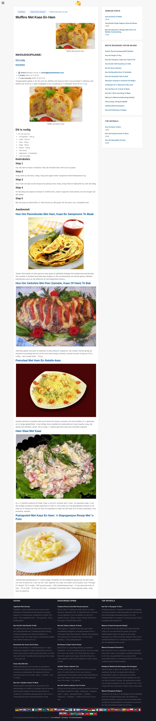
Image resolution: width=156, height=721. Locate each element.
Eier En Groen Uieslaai (113, 68)
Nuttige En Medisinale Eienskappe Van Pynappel (119, 666)
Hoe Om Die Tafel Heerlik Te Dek (25, 625)
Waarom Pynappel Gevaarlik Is (113, 647)
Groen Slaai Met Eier (20, 664)
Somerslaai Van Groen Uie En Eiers (25, 644)
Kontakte (65, 717)
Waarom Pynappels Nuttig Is (112, 691)
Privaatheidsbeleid (75, 717)
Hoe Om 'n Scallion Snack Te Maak (25, 682)
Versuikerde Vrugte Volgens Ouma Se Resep (121, 23)
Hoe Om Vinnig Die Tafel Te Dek (116, 76)
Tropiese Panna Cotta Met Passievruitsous (73, 606)
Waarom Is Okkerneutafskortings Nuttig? (120, 97)
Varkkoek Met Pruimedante (114, 106)
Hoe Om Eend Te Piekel (113, 16)
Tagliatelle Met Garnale (21, 606)
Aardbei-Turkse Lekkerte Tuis (68, 666)
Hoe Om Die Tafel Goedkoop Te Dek (118, 64)
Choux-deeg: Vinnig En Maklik (116, 101)
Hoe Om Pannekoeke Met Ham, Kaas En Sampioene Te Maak (55, 214)
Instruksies (20, 65)
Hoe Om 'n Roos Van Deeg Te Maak (117, 93)
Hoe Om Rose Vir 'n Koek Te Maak (117, 89)
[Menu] (3, 3)
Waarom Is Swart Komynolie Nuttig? (115, 625)
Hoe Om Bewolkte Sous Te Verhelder (118, 72)
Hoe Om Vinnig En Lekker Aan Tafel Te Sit (120, 60)
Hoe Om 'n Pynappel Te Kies (112, 606)
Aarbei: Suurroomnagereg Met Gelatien (119, 51)
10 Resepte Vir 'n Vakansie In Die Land (119, 85)
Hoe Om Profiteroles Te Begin (115, 110)
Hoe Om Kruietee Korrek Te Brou (117, 133)
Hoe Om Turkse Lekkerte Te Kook (70, 625)
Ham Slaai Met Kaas (28, 431)
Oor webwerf (55, 717)
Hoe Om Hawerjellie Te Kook (115, 140)
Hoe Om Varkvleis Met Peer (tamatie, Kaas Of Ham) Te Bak (53, 283)
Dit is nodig (20, 60)
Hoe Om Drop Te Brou (113, 127)
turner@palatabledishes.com (52, 73)
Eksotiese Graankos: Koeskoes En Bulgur (120, 80)
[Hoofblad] (78, 3)
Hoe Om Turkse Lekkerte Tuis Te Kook (71, 685)
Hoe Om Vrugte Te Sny (113, 55)
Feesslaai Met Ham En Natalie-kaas (38, 360)
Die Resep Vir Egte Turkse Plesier (70, 644)
